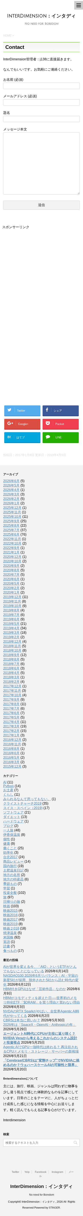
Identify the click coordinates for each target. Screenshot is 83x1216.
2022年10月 (12, 543)
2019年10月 (12, 606)
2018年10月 (12, 650)
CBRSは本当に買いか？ (21, 1020)
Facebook (40, 1172)
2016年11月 (12, 744)
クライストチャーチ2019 (22, 803)
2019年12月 (12, 597)
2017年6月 (11, 713)
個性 (6, 839)
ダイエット (11, 817)
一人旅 (8, 830)
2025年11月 (12, 512)
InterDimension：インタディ (41, 15)
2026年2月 (11, 499)
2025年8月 (11, 525)
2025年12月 (12, 508)
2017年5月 (11, 717)
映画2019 (10, 924)
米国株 (8, 937)
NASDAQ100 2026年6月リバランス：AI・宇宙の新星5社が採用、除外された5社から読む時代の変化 (41, 980)
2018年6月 (11, 668)
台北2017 (10, 857)
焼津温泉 (10, 933)
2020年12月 (12, 557)
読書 (6, 946)
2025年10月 (12, 516)
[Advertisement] (41, 275)
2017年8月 (11, 704)
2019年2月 (11, 637)
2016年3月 (11, 762)
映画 (6, 906)
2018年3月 (11, 677)
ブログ (8, 826)
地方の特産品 (13, 879)
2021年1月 (11, 552)
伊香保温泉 (11, 835)
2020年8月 (11, 570)
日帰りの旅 (11, 901)
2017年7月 (11, 708)
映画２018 (11, 928)
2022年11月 (12, 539)
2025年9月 (11, 521)
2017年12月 (12, 686)
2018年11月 (12, 646)
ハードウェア (13, 821)
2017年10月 (12, 695)
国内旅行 (10, 866)
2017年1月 (11, 735)
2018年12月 (12, 641)
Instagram (57, 1172)
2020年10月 (12, 561)
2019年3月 (11, 632)
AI (4, 782)
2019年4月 (11, 628)
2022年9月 (11, 548)
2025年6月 (11, 534)
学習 (6, 888)
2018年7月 (11, 664)
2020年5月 (11, 583)
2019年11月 (12, 601)
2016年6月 (11, 753)
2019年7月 (11, 615)
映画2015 (10, 910)
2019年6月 (11, 619)
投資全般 (10, 893)
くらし (8, 794)
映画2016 (10, 915)
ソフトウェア (13, 812)
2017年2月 (11, 731)
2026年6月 (11, 481)
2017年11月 (12, 690)
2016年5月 (11, 757)
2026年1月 (11, 503)
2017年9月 (11, 699)
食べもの (10, 951)
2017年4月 (11, 722)
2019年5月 (11, 624)
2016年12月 (12, 740)
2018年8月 (11, 659)
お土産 (8, 790)
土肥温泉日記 (13, 870)
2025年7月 (11, 530)
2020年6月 (11, 579)
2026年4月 (11, 490)
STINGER (54, 1207)
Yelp (27, 1172)
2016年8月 (11, 748)
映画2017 (10, 919)
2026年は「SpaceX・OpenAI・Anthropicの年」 (39, 1024)
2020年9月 (11, 566)
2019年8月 (11, 610)
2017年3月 (11, 726)
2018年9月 (11, 655)
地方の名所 (11, 875)
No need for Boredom (41, 1194)
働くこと (10, 848)
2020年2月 (11, 588)
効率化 (8, 852)
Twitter (15, 1172)
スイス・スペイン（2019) (23, 808)
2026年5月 (11, 485)
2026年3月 (11, 494)
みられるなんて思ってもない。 (27, 799)
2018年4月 (11, 673)
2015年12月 (12, 766)
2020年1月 (11, 592)
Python (8, 786)
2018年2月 (11, 682)
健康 (6, 843)
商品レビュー (13, 861)
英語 (6, 942)
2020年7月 (11, 574)
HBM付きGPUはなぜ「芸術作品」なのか (34, 989)
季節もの (10, 884)
